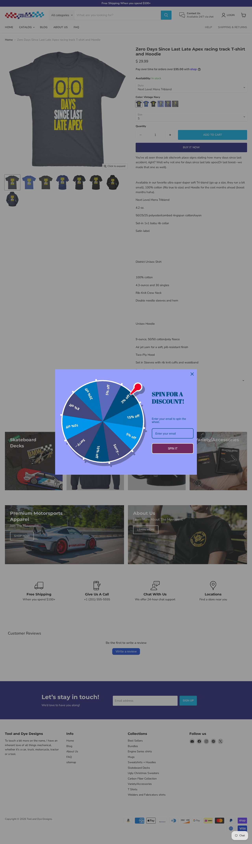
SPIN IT (173, 448)
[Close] (192, 374)
